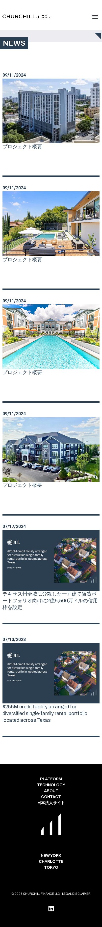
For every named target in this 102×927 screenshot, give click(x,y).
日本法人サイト (51, 803)
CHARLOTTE (51, 861)
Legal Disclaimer (76, 894)
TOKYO (51, 867)
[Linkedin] (51, 908)
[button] (95, 16)
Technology (51, 785)
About (51, 791)
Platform (51, 779)
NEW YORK (51, 855)
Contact (51, 797)
